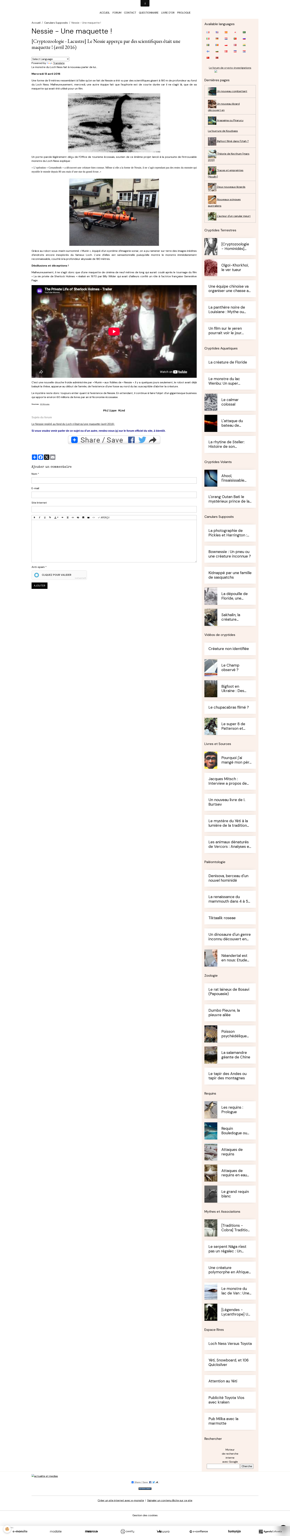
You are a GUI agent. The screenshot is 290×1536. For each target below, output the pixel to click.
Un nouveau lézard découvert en (224, 107)
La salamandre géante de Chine (235, 1055)
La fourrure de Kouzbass (223, 131)
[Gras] (34, 517)
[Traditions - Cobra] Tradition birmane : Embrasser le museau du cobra (236, 1227)
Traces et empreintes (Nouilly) (225, 173)
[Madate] (55, 1531)
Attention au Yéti (222, 1381)
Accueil (105, 12)
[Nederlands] (226, 38)
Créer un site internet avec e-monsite (121, 1500)
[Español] (226, 32)
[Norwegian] (235, 45)
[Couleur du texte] (56, 517)
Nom (34, 474)
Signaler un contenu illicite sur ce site (169, 1500)
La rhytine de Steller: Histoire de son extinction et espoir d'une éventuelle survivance (226, 444)
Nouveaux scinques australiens (224, 203)
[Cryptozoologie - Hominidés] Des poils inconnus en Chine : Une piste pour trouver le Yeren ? (236, 246)
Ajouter (39, 585)
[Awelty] (127, 1531)
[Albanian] (217, 57)
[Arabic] (244, 32)
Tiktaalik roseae (222, 918)
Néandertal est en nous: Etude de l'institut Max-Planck (236, 958)
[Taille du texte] (50, 517)
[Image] (83, 517)
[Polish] (226, 45)
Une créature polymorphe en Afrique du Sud (228, 1270)
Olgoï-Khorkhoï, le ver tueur (235, 267)
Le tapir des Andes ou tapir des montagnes (227, 1076)
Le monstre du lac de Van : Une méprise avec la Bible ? (235, 1291)
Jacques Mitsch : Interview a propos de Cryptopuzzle (227, 781)
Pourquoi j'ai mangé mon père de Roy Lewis (236, 760)
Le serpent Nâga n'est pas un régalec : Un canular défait (227, 1249)
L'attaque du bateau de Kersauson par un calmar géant (236, 423)
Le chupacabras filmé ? (228, 707)
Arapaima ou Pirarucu (229, 120)
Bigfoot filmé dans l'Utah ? (232, 141)
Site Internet (39, 502)
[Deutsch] (217, 38)
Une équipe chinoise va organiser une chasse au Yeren (229, 288)
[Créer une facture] (163, 1531)
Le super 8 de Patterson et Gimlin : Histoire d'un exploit (235, 726)
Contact (130, 12)
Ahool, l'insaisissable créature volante (235, 478)
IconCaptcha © (80, 578)
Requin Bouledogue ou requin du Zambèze (234, 1130)
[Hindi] (244, 45)
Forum (117, 12)
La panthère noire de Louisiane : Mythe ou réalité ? (226, 309)
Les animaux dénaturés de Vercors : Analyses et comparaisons (229, 844)
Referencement (145, 1488)
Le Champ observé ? (230, 667)
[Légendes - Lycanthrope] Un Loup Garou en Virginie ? (235, 1312)
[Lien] (73, 517)
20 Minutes (45, 404)
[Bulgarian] (217, 51)
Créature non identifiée (228, 649)
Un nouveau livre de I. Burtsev (226, 802)
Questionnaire (149, 12)
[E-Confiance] (198, 1531)
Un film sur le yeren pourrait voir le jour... (226, 330)
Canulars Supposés (56, 22)
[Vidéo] (88, 517)
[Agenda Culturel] (270, 1531)
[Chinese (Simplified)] (207, 57)
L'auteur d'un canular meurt (233, 216)
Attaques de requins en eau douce (234, 1173)
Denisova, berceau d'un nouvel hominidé (228, 878)
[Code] (93, 517)
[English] (217, 32)
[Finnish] (207, 51)
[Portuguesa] (235, 38)
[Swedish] (207, 45)
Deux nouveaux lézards (230, 187)
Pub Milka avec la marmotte (223, 1421)
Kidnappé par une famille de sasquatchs (230, 575)
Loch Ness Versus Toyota (230, 1344)
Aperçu (104, 517)
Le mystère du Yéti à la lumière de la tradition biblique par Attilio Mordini (228, 823)
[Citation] (62, 517)
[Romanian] (217, 45)
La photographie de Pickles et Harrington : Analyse (227, 533)
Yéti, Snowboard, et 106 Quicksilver (228, 1362)
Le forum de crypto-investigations (230, 68)
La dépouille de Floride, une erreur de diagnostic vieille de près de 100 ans (235, 596)
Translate (59, 63)
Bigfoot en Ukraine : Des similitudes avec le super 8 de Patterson (235, 688)
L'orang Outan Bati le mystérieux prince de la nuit (228, 499)
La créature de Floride (227, 362)
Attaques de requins (232, 1152)
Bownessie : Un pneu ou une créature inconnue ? (229, 554)
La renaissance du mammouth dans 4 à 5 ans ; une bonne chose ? (229, 899)
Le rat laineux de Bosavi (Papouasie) (228, 991)
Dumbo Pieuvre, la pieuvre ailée (224, 1012)
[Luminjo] (234, 1531)
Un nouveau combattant (231, 91)
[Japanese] (235, 32)
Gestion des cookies (145, 1515)
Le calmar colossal (230, 402)
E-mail (35, 488)
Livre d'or (168, 12)
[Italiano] (207, 38)
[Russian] (244, 38)
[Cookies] (7, 1529)
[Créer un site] (20, 1531)
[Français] (207, 32)
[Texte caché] (78, 517)
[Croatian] (244, 51)
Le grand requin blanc (235, 1194)
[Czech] (235, 51)
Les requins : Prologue (232, 1109)
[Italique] (39, 517)
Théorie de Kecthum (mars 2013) (228, 157)
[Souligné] (44, 517)
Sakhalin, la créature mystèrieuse (232, 617)
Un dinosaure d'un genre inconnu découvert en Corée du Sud (229, 936)
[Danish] (226, 51)
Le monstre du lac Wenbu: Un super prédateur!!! (224, 381)
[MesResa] (91, 1531)
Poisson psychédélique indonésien (234, 1033)
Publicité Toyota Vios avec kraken (226, 1400)
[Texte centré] (67, 517)
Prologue (184, 12)
